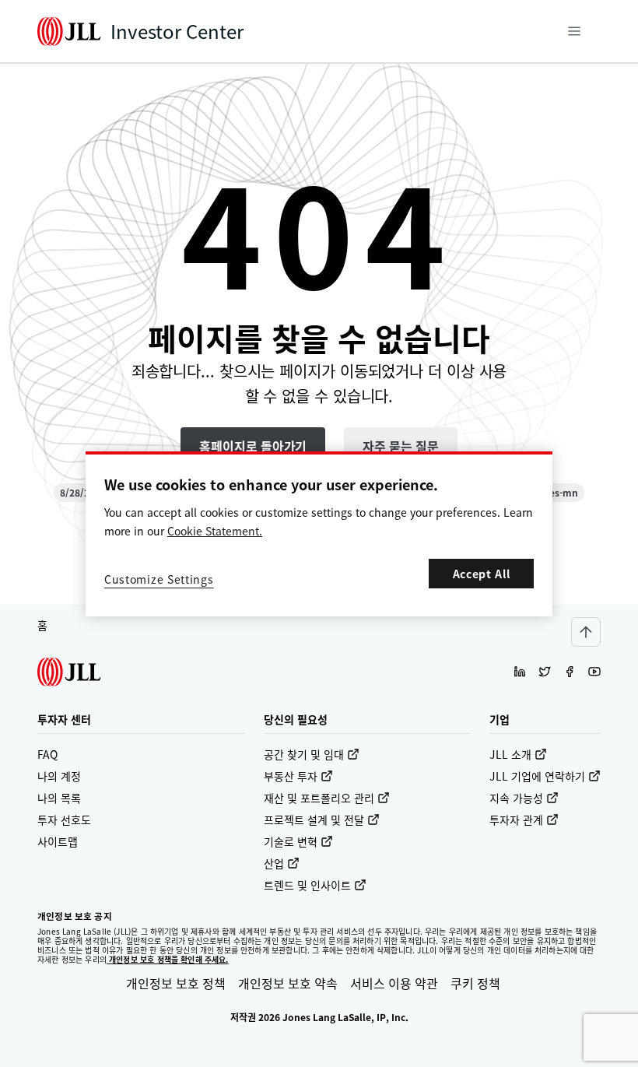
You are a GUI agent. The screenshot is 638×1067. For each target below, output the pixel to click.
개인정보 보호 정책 (176, 983)
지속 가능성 (516, 798)
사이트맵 (57, 841)
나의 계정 (59, 776)
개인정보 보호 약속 (288, 983)
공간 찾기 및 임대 (304, 754)
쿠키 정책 (475, 983)
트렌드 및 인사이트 (307, 885)
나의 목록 (59, 798)
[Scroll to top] (586, 632)
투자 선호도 (64, 819)
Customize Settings (159, 579)
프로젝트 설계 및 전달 (314, 819)
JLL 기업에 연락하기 (537, 776)
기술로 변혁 (290, 841)
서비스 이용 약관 (394, 983)
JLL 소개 (510, 754)
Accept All (481, 573)
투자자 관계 (516, 819)
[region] (319, 533)
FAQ (47, 754)
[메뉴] (574, 31)
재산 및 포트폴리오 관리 (319, 798)
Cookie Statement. (214, 531)
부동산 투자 (290, 776)
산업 (274, 863)
